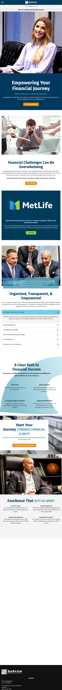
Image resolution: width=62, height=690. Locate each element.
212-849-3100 (8, 681)
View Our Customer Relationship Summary (31, 10)
